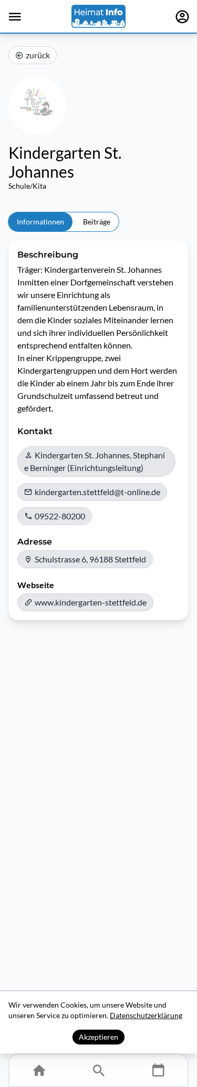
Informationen (40, 221)
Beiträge (96, 221)
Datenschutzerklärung (146, 1015)
